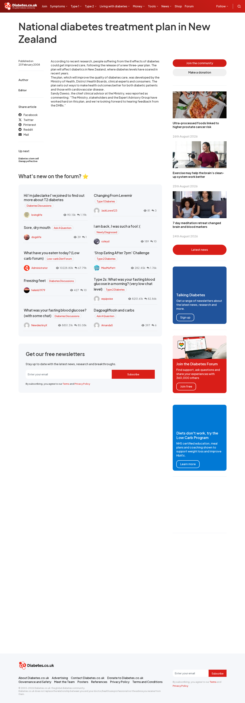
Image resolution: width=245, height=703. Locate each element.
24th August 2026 (185, 236)
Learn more (188, 464)
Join (44, 6)
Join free (186, 386)
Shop (178, 6)
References (99, 682)
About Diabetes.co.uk (33, 678)
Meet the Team (64, 682)
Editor (22, 90)
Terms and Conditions (147, 682)
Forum (189, 6)
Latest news (199, 249)
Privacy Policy (82, 383)
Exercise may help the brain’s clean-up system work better (198, 175)
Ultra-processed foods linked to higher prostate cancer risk (196, 125)
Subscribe (133, 374)
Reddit (28, 129)
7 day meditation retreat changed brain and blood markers (197, 225)
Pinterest (29, 125)
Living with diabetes (113, 6)
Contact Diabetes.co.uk (87, 678)
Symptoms (57, 6)
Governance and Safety (34, 682)
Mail (26, 134)
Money (137, 6)
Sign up (185, 317)
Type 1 (75, 6)
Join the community (199, 63)
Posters (82, 682)
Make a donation (199, 72)
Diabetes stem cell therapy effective (28, 160)
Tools (152, 6)
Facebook (30, 115)
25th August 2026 (185, 186)
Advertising (60, 678)
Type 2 (89, 6)
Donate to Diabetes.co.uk (125, 678)
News (165, 6)
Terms (66, 383)
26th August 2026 (185, 136)
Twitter (28, 120)
